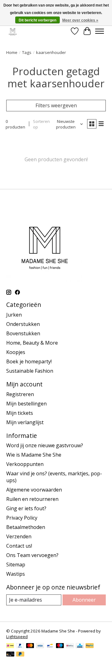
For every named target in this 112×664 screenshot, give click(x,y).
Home (11, 52)
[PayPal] (20, 646)
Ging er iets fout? (26, 508)
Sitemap (15, 564)
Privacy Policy (21, 517)
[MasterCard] (30, 646)
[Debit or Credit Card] (10, 655)
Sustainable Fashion (29, 370)
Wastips (15, 573)
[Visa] (40, 646)
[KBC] (80, 646)
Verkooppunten (25, 464)
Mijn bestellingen (26, 403)
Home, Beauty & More (32, 342)
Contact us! (19, 545)
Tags (26, 52)
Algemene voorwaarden (34, 489)
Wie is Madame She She (33, 454)
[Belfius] (70, 646)
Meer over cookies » (80, 20)
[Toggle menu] (99, 31)
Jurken (14, 314)
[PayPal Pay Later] (20, 655)
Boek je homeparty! (29, 361)
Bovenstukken (23, 333)
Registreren (20, 394)
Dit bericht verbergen (37, 20)
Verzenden (18, 536)
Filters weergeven (56, 105)
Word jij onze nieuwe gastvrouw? (44, 445)
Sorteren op (41, 124)
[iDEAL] (10, 646)
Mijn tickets (19, 413)
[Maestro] (60, 646)
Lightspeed (17, 636)
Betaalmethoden (25, 527)
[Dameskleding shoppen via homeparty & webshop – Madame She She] (12, 31)
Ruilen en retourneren (32, 499)
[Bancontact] (50, 646)
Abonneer (84, 599)
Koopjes (15, 352)
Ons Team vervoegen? (32, 555)
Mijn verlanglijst (25, 422)
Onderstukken (23, 324)
